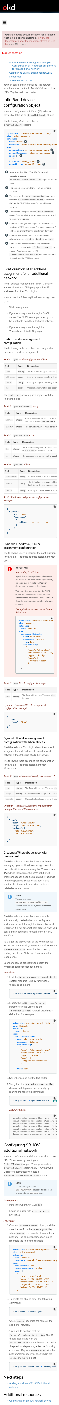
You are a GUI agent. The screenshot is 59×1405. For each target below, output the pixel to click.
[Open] (4, 22)
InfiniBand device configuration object (30, 62)
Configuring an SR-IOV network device (30, 1400)
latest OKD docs (17, 44)
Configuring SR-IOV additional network (30, 72)
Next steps (15, 76)
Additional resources (20, 80)
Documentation (12, 53)
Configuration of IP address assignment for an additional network (34, 67)
